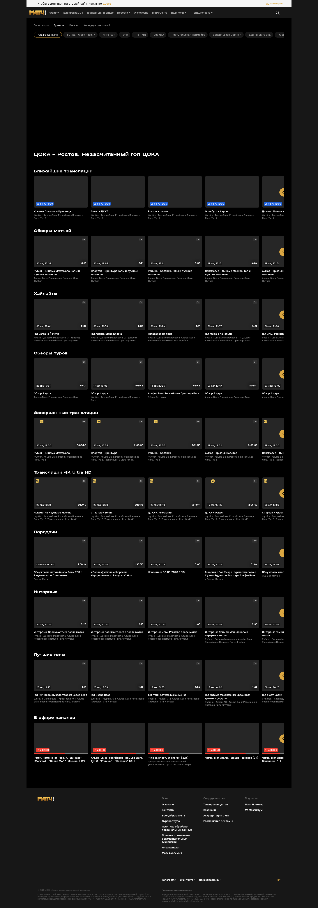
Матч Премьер (254, 804)
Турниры (59, 25)
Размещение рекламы (218, 821)
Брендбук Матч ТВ (174, 815)
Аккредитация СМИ (216, 815)
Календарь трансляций (97, 25)
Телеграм (168, 880)
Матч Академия (172, 853)
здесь (107, 4)
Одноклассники (209, 880)
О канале (168, 804)
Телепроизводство (215, 804)
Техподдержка (276, 4)
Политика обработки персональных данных (177, 828)
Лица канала (170, 847)
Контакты (168, 810)
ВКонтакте (186, 880)
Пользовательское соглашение (177, 890)
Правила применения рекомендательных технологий (176, 839)
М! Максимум (254, 810)
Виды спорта (41, 25)
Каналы (73, 25)
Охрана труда (171, 821)
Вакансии (209, 810)
